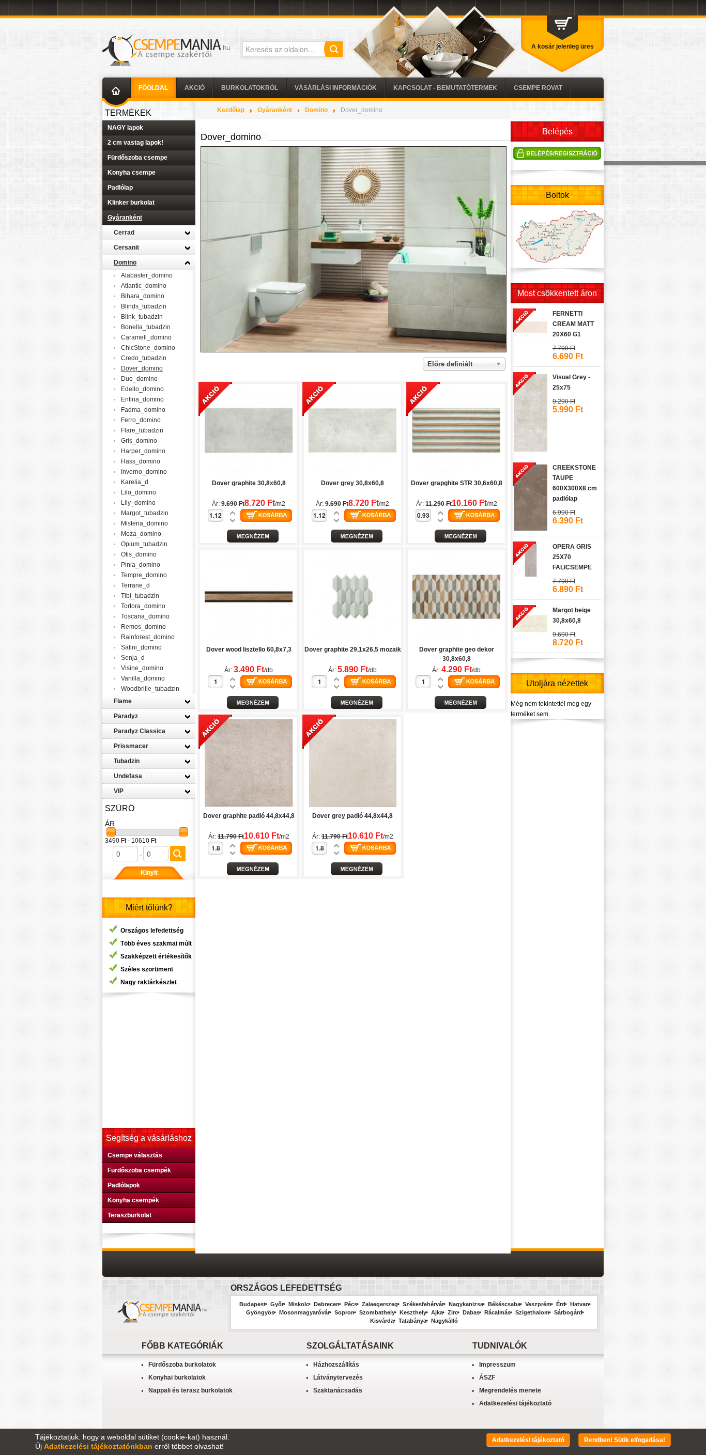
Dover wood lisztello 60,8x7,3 (248, 649)
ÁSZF (487, 1377)
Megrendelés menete (510, 1390)
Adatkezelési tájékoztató (515, 1403)
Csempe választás (135, 1155)
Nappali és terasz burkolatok (190, 1390)
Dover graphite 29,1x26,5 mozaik (352, 649)
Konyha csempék (133, 1200)
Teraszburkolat (129, 1215)
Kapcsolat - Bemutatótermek (445, 87)
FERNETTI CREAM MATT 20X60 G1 (573, 324)
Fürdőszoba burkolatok (182, 1364)
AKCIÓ (195, 87)
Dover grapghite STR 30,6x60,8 (456, 483)
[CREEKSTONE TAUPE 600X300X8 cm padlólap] (530, 496)
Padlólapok (124, 1185)
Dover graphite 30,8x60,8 (249, 483)
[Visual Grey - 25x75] (530, 411)
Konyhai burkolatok (177, 1377)
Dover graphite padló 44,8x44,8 (249, 815)
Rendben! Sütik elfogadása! (624, 1440)
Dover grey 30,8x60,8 (352, 483)
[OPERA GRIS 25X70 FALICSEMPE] (530, 558)
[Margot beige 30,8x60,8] (530, 622)
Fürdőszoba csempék (139, 1170)
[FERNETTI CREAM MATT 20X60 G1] (530, 325)
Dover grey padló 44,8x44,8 (352, 815)
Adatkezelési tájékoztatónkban (98, 1446)
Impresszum (497, 1364)
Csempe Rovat (538, 87)
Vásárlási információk (336, 87)
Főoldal (153, 87)
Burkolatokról (249, 87)
